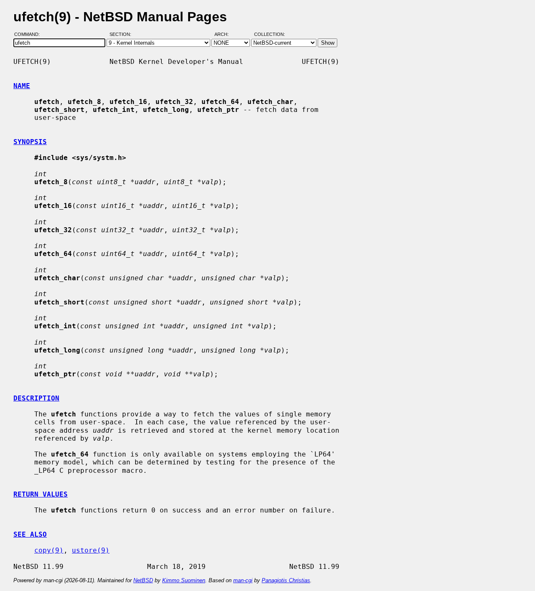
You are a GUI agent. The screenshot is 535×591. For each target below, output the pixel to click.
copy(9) (49, 550)
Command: (29, 34)
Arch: (225, 34)
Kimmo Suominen (183, 580)
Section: (122, 34)
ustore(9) (91, 550)
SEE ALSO (30, 534)
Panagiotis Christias (286, 580)
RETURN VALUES (40, 494)
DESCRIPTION (36, 398)
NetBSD (143, 580)
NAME (21, 86)
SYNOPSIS (30, 142)
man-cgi (242, 580)
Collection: (269, 34)
